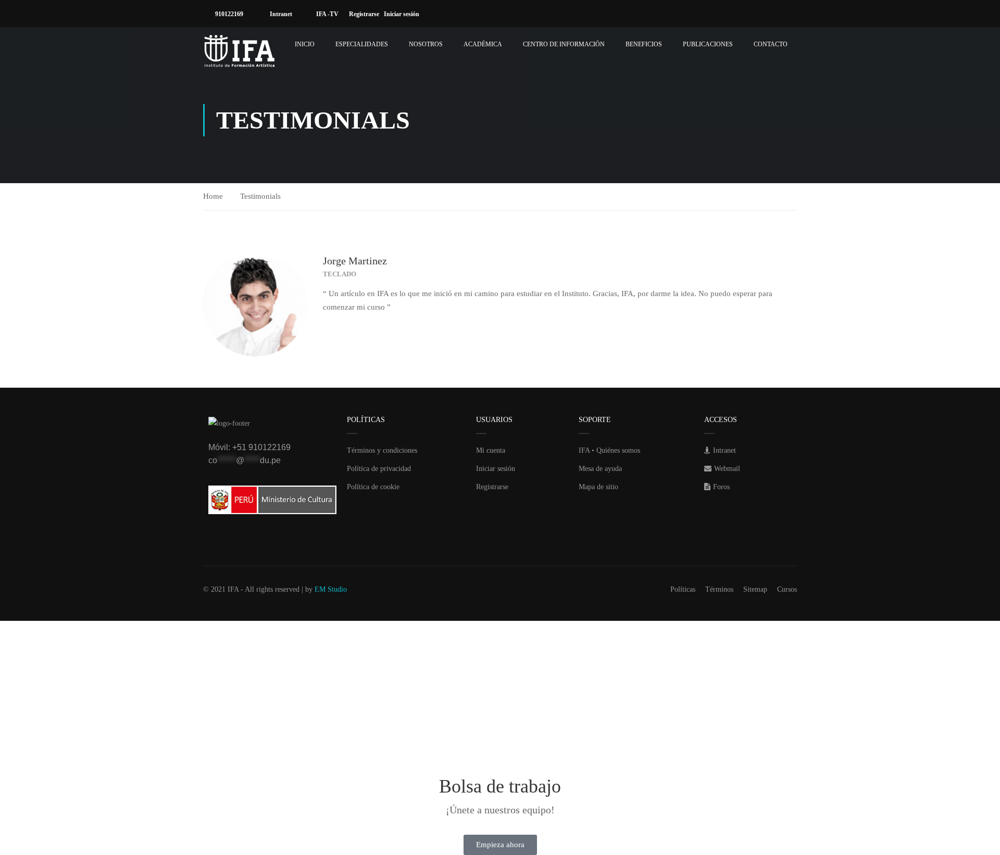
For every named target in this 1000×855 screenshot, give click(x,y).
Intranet (280, 14)
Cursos (787, 589)
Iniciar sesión (404, 14)
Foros (721, 487)
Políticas (682, 589)
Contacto (771, 44)
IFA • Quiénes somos (609, 450)
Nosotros (426, 44)
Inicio (305, 44)
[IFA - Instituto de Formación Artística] (239, 51)
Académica (483, 44)
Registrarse (366, 14)
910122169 (228, 14)
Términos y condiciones (382, 450)
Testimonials (260, 196)
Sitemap (755, 589)
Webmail (727, 469)
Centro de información (564, 44)
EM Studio (331, 589)
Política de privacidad (379, 469)
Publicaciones (708, 44)
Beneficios (644, 44)
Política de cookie (373, 487)
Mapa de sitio (598, 487)
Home (213, 196)
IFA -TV (327, 14)
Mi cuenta (490, 450)
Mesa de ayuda (600, 469)
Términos (719, 589)
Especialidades (361, 44)
